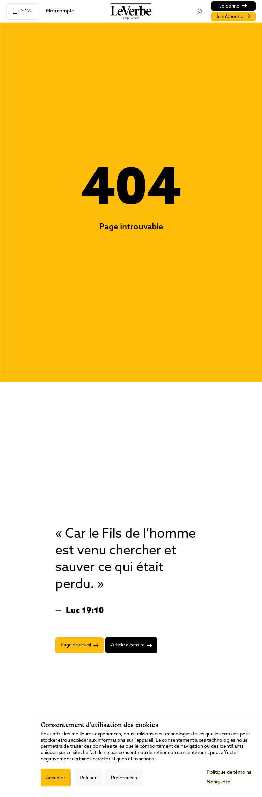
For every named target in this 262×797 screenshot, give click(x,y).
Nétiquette (218, 782)
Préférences (124, 777)
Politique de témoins (229, 772)
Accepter (55, 777)
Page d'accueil (76, 645)
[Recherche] (199, 11)
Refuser (88, 777)
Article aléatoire (128, 645)
